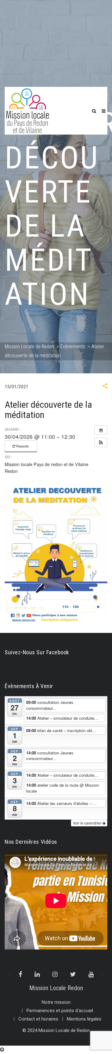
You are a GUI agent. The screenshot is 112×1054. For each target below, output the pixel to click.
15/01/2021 (16, 386)
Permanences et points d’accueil (59, 1010)
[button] (105, 386)
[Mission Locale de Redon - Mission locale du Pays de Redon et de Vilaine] (27, 110)
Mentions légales (84, 1019)
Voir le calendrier (87, 822)
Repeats (22, 445)
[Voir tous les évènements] (100, 430)
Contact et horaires (38, 1019)
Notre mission (56, 1002)
